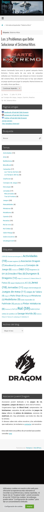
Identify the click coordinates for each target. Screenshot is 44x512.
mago (7, 296)
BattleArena (7, 161)
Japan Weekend (17, 283)
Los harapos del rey (11, 175)
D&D (24, 269)
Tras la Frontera (10, 196)
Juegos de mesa (14, 291)
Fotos (6, 283)
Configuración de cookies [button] (14, 506)
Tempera (29, 448)
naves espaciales (28, 300)
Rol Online (7, 229)
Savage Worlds (26, 313)
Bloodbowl (7, 165)
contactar (27, 424)
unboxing (17, 317)
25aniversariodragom (15, 256)
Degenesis (34, 269)
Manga (27, 296)
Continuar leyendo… (10, 88)
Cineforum (7, 179)
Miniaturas (7, 208)
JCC (27, 283)
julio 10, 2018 (16, 94)
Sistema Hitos (11, 100)
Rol (5, 100)
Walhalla (25, 317)
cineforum (21, 265)
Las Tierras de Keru (11, 172)
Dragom (6, 2)
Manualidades (8, 204)
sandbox (13, 314)
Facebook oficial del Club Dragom (16, 112)
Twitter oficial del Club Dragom (15, 118)
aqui (10, 433)
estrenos (27, 278)
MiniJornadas (9, 194)
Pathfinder (8, 303)
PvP (14, 309)
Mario (6, 94)
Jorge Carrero (7, 121)
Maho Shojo (16, 296)
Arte (4, 157)
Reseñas (32, 97)
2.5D (4, 256)
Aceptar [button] (30, 506)
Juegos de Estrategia (32, 288)
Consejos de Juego (9, 97)
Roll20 (33, 309)
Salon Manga (7, 233)
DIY (5, 274)
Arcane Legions (13, 261)
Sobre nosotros (9, 237)
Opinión (25, 97)
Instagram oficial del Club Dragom (16, 115)
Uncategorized (8, 241)
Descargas (7, 187)
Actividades (7, 153)
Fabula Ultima (36, 278)
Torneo (10, 317)
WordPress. (38, 448)
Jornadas (6, 191)
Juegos (19, 97)
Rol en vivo (7, 225)
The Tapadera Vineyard (10, 124)
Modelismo (7, 212)
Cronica (15, 269)
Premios (8, 309)
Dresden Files (16, 273)
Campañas (7, 169)
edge (20, 278)
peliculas (18, 304)
